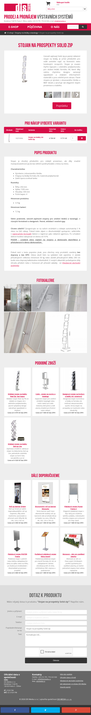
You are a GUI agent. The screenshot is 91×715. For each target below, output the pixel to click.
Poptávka (62, 105)
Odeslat (56, 660)
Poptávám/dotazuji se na (14, 629)
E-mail (19, 617)
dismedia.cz (40, 681)
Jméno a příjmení (14, 611)
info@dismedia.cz (60, 21)
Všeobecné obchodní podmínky (71, 681)
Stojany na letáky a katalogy (26, 33)
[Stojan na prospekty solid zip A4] (9, 141)
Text (20, 634)
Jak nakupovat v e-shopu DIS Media (73, 684)
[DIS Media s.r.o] (17, 7)
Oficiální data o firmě (68, 677)
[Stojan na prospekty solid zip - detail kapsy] (66, 95)
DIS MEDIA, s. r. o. (64, 699)
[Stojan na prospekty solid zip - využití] (48, 95)
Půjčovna (34, 27)
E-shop (13, 27)
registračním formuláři (22, 234)
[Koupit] (82, 138)
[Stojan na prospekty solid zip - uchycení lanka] (76, 95)
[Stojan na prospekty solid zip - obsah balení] (57, 95)
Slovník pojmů (65, 687)
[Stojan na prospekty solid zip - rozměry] (66, 332)
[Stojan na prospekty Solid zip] (25, 69)
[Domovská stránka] (5, 33)
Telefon (19, 622)
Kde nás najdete (66, 674)
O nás (55, 27)
